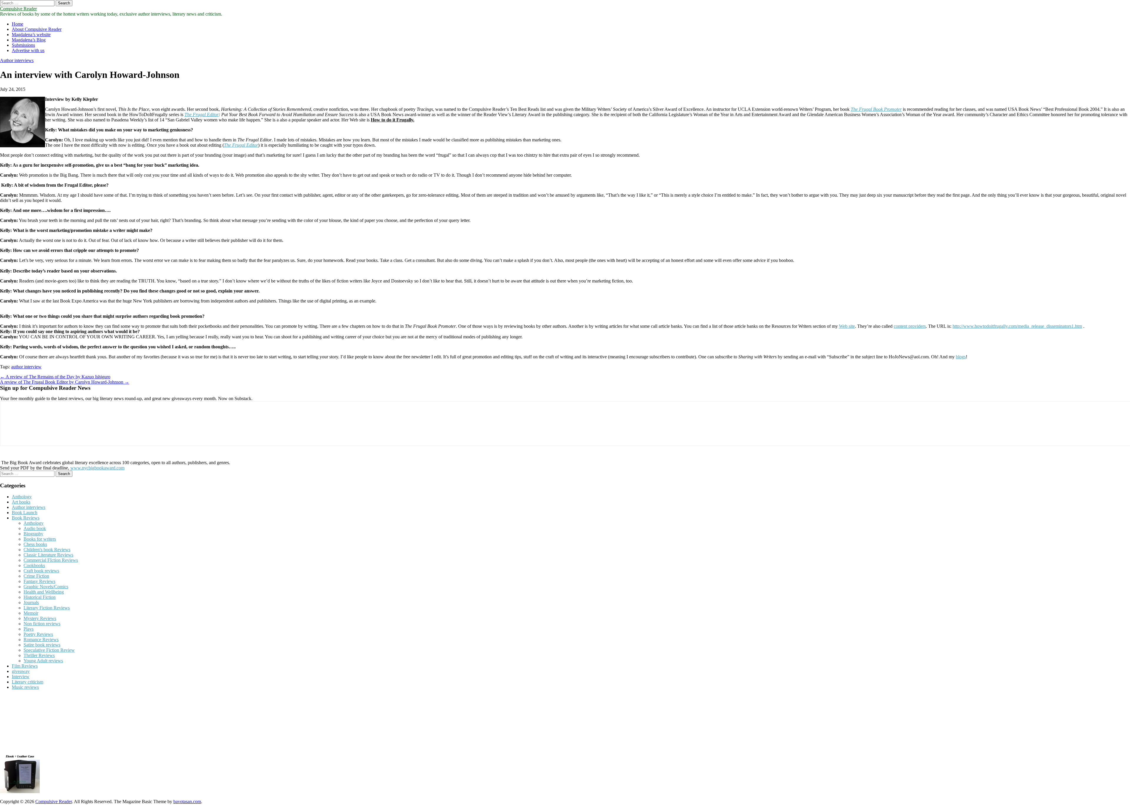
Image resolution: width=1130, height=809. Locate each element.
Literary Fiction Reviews (47, 607)
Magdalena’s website (31, 34)
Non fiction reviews (42, 623)
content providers (910, 326)
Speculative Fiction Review (49, 650)
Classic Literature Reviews (48, 554)
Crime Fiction (36, 576)
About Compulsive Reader (37, 29)
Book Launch (24, 512)
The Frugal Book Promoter (876, 109)
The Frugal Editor (202, 114)
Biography (33, 533)
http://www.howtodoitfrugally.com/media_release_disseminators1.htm (1017, 326)
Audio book (35, 528)
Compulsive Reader (18, 8)
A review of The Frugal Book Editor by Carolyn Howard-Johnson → (64, 382)
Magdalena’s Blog (29, 39)
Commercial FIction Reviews (51, 560)
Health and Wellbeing (44, 591)
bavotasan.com (187, 801)
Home (17, 23)
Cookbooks (34, 565)
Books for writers (40, 538)
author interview (26, 366)
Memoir (31, 613)
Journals (31, 602)
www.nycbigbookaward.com (97, 467)
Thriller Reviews (39, 655)
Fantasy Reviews (39, 581)
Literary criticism (27, 681)
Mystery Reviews (40, 618)
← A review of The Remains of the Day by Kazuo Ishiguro (55, 376)
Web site (847, 326)
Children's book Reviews (47, 549)
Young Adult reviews (43, 660)
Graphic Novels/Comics (46, 586)
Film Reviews (25, 665)
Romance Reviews (41, 639)
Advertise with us (28, 50)
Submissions (23, 45)
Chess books (35, 544)
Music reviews (25, 687)
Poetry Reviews (38, 634)
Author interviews (17, 60)
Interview (20, 676)
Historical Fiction (40, 597)
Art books (21, 501)
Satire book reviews (42, 644)
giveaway (21, 671)
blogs (961, 356)
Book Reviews (25, 517)
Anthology (22, 496)
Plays (29, 628)
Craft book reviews (41, 570)
